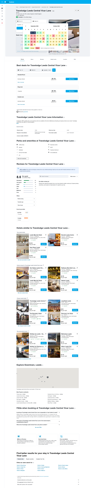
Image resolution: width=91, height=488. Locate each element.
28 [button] (28, 44)
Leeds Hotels (44, 7)
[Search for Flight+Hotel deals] (2, 13)
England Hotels (34, 7)
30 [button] (34, 44)
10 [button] (37, 35)
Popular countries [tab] (30, 459)
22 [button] (31, 41)
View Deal (44, 244)
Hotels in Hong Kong (21, 465)
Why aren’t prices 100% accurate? (24, 484)
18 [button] (40, 38)
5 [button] (43, 32)
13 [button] (25, 38)
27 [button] (25, 44)
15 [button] (31, 38)
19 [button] (43, 38)
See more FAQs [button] (38, 427)
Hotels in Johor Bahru (63, 468)
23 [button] (34, 41)
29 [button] (31, 44)
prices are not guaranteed (44, 476)
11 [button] (40, 35)
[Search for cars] (2, 11)
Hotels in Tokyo (20, 468)
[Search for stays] (2, 8)
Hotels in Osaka (41, 465)
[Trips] (2, 19)
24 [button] (37, 41)
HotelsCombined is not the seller (24, 480)
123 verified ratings (27, 17)
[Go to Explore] (2, 16)
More (18, 123)
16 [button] (34, 38)
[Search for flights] (2, 5)
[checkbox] (23, 213)
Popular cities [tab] (20, 459)
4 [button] (40, 32)
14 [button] (28, 38)
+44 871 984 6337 (20, 15)
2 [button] (34, 32)
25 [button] (40, 41)
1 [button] (31, 32)
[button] (2, 2)
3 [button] (37, 32)
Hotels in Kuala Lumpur (63, 465)
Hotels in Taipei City (21, 467)
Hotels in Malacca (41, 470)
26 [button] (43, 41)
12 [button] (43, 35)
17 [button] (37, 38)
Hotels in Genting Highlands (44, 467)
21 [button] (28, 41)
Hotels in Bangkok (21, 470)
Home (17, 7)
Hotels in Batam (61, 467)
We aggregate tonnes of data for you (25, 482)
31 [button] (65, 44)
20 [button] (25, 41)
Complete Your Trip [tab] (40, 459)
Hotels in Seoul (41, 468)
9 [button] (34, 35)
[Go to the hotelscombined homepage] (9, 1)
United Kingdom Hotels (23, 7)
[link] (24, 260)
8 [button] (31, 35)
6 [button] (25, 35)
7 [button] (28, 35)
